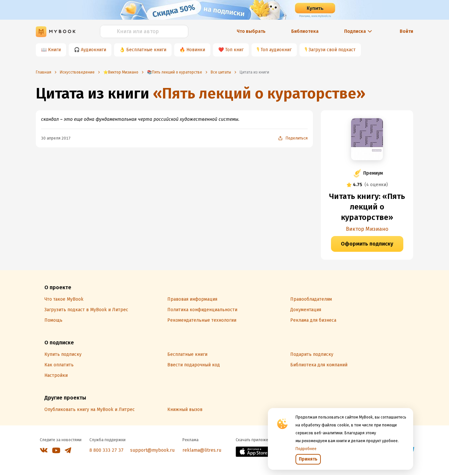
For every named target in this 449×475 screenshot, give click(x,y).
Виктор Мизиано (367, 229)
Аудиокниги (93, 50)
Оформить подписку (367, 244)
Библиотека (305, 31)
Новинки (195, 50)
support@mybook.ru (152, 450)
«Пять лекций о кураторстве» (259, 93)
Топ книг (234, 50)
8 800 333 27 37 (106, 450)
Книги (54, 50)
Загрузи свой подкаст (332, 50)
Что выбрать (251, 31)
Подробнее (306, 448)
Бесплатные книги (146, 50)
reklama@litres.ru (201, 450)
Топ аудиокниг (276, 50)
